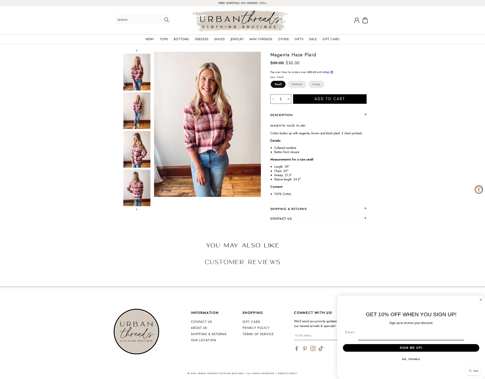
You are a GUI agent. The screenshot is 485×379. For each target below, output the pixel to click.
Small (278, 84)
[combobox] (143, 19)
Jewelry (237, 39)
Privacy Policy (255, 328)
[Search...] (166, 20)
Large (316, 84)
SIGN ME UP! (411, 347)
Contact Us (201, 322)
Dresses (202, 39)
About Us (199, 328)
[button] (365, 20)
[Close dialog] (481, 299)
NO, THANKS (411, 359)
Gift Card (331, 39)
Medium (297, 84)
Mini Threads (261, 39)
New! (150, 39)
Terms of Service (258, 334)
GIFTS (299, 39)
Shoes (219, 39)
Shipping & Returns (209, 334)
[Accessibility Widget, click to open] (479, 189)
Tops (164, 39)
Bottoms (181, 39)
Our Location (203, 340)
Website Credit (287, 373)
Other (283, 39)
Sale (313, 39)
